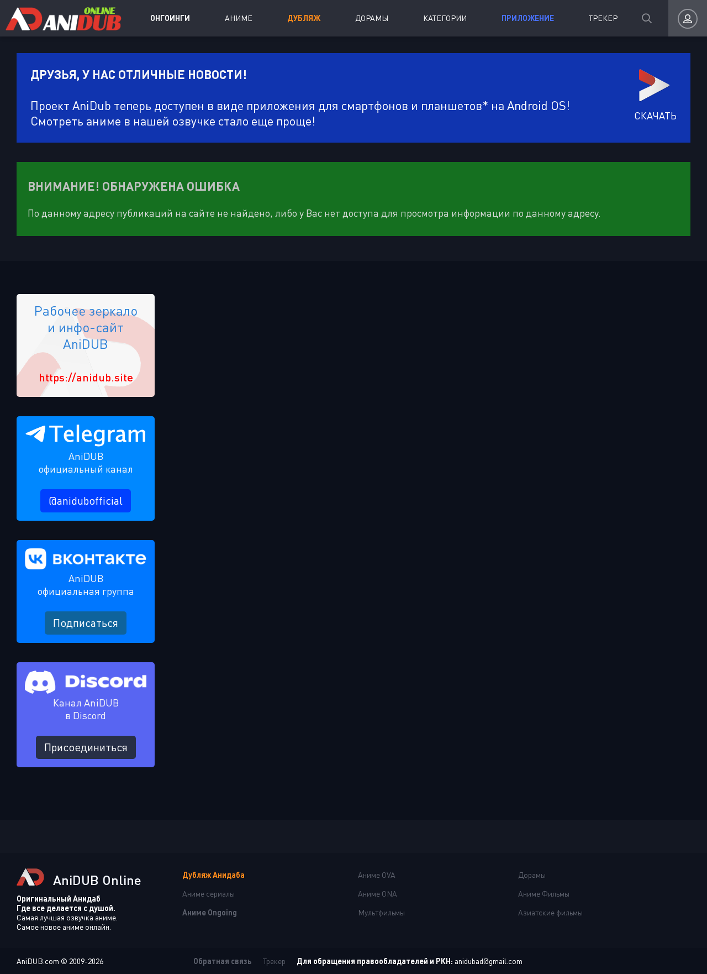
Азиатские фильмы (550, 912)
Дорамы (371, 18)
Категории (445, 18)
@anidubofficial (86, 500)
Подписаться (85, 623)
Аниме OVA (376, 874)
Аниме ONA (377, 893)
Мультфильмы (381, 912)
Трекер (603, 18)
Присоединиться (86, 747)
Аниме (238, 18)
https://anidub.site (86, 377)
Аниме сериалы (208, 893)
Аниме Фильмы (543, 893)
